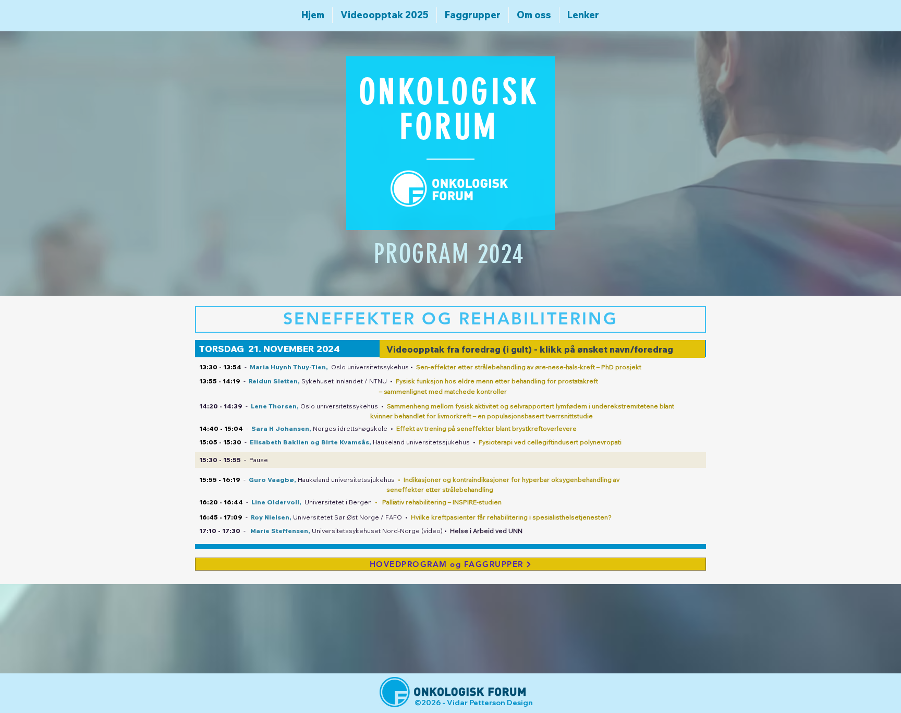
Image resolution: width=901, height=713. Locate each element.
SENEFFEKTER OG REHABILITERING (450, 318)
